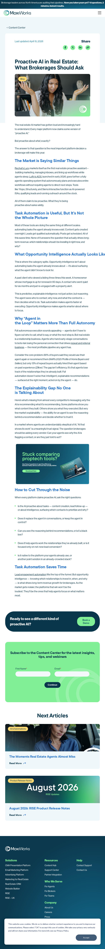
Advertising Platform (14, 874)
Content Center (16, 27)
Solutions (11, 860)
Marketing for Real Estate (17, 879)
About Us (49, 907)
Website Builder (12, 888)
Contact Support (84, 865)
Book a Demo (86, 621)
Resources (51, 860)
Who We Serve (53, 881)
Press (47, 917)
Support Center (52, 870)
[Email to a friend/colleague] (87, 47)
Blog (22, 79)
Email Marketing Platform (16, 870)
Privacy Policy (62, 931)
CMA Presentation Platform (17, 865)
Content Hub (50, 865)
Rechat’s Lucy (22, 168)
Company (51, 902)
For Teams (49, 895)
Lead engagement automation (30, 574)
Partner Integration (53, 874)
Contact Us (82, 870)
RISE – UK (10, 898)
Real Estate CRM (13, 884)
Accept (86, 937)
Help (79, 860)
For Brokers (50, 891)
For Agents (50, 886)
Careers (48, 912)
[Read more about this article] (52, 4)
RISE (7, 893)
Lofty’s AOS (35, 176)
